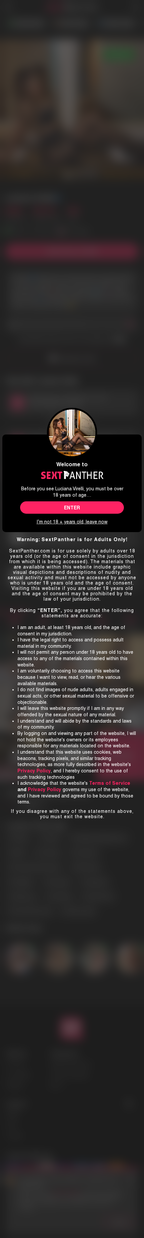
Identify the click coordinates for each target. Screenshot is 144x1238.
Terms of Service (109, 783)
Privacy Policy (44, 789)
